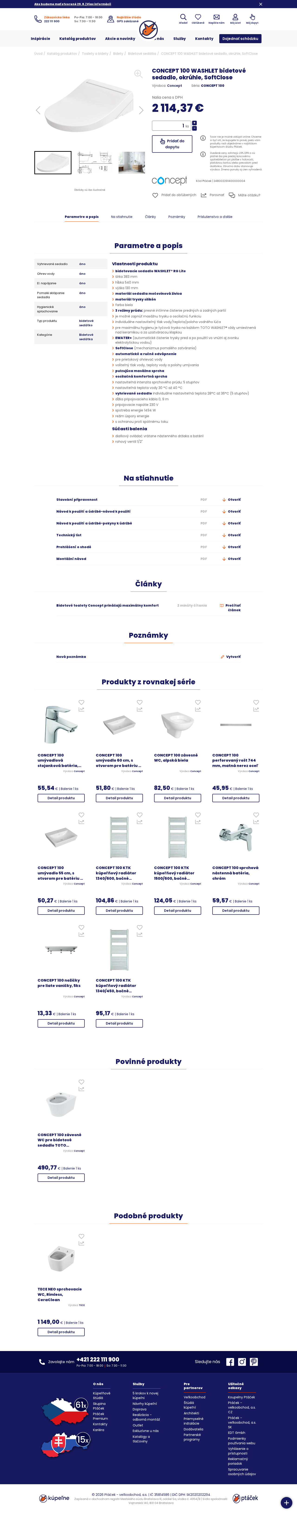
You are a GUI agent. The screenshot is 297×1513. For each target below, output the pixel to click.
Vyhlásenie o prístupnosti (238, 1451)
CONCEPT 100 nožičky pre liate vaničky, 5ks (59, 983)
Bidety (118, 53)
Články (150, 216)
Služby (179, 38)
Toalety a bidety (95, 53)
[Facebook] (231, 1362)
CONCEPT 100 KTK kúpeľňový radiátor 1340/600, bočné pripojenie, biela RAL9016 (116, 873)
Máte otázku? (248, 195)
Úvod (38, 53)
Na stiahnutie (121, 216)
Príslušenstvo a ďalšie (215, 216)
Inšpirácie (40, 38)
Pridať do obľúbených (178, 195)
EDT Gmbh (236, 1432)
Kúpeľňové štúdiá (101, 1395)
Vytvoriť (233, 656)
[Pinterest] (254, 1362)
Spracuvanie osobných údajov (242, 1471)
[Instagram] (243, 1362)
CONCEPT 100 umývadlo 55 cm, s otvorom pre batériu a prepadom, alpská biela (60, 873)
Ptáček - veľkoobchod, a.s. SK (242, 1422)
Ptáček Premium (100, 1416)
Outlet (138, 1425)
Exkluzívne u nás (146, 1431)
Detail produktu (61, 798)
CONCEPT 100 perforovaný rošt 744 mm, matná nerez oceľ (235, 761)
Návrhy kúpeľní (145, 1403)
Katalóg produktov (77, 38)
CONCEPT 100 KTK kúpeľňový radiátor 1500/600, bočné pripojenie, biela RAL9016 (174, 873)
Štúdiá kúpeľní (190, 1405)
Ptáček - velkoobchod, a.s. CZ (242, 1407)
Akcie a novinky (120, 38)
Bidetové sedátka (142, 53)
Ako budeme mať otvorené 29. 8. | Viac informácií (72, 4)
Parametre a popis (82, 216)
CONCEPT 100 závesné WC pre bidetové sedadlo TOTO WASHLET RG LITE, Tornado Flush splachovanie (59, 1140)
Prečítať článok (233, 607)
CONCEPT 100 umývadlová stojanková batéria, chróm (58, 761)
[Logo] (148, 29)
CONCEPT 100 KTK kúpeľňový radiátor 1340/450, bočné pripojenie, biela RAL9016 (116, 986)
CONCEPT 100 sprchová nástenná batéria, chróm (235, 873)
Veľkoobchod (194, 1397)
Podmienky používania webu (241, 1440)
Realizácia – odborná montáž (146, 1417)
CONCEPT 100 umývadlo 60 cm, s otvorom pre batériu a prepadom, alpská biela (118, 761)
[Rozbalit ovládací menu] (286, 1503)
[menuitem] (52, 162)
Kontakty (204, 38)
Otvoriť (234, 499)
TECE (82, 1305)
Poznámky (176, 216)
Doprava (139, 1409)
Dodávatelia (193, 1429)
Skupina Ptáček (99, 1406)
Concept (174, 85)
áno (82, 264)
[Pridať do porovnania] (81, 710)
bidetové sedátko (86, 323)
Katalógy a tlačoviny (141, 1439)
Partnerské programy (192, 1437)
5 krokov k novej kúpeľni (145, 1395)
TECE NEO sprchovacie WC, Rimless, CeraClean (60, 1295)
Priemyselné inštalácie (193, 1421)
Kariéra (98, 1430)
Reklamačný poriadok (238, 1461)
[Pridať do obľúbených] (81, 703)
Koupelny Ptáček (241, 1397)
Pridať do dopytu (174, 144)
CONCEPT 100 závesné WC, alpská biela (176, 758)
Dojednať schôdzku (240, 38)
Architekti (191, 1413)
